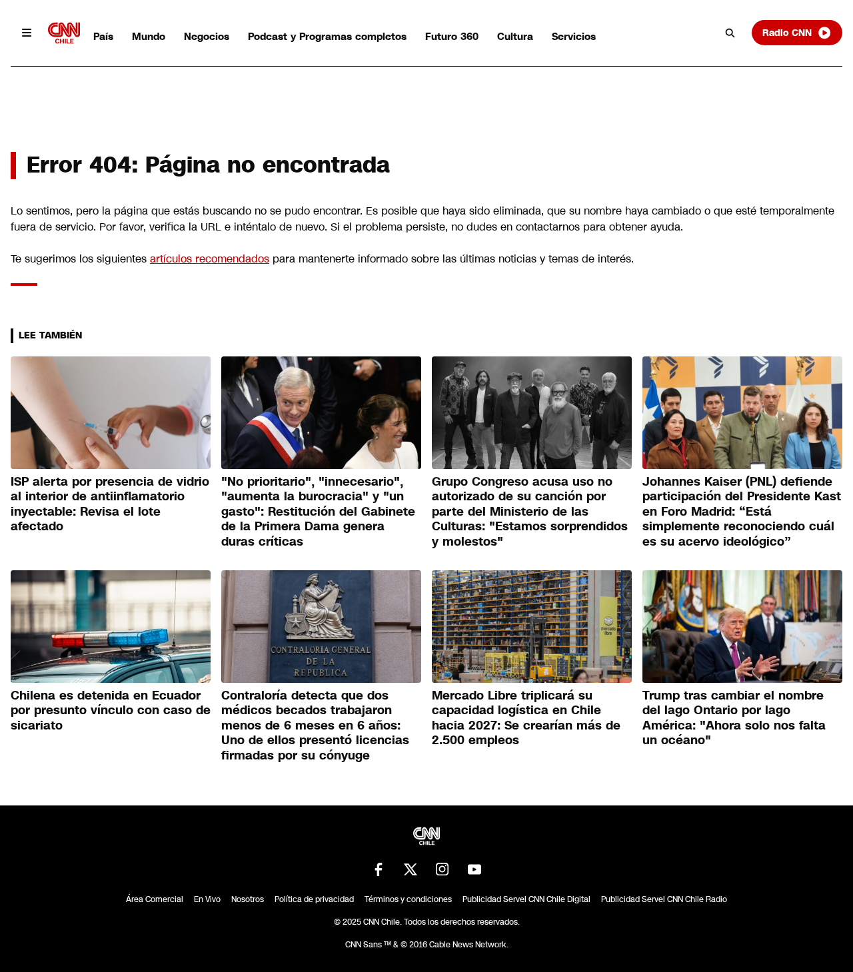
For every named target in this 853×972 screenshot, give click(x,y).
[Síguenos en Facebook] (378, 869)
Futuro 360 (451, 36)
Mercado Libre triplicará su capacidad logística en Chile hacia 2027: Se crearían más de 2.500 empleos (526, 718)
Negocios (206, 36)
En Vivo (207, 899)
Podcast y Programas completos (327, 36)
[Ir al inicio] (64, 33)
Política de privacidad (314, 899)
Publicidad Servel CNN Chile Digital (526, 899)
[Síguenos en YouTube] (474, 869)
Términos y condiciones (408, 899)
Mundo (148, 36)
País (103, 36)
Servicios (574, 36)
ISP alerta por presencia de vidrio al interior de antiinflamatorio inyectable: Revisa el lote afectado (110, 504)
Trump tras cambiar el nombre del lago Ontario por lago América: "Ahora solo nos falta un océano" (734, 718)
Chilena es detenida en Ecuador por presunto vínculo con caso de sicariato (111, 710)
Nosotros (247, 899)
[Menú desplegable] (27, 33)
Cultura (515, 36)
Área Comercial (154, 899)
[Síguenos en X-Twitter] (410, 869)
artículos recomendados (209, 258)
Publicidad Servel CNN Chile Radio (664, 899)
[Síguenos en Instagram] (442, 869)
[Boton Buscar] (730, 33)
